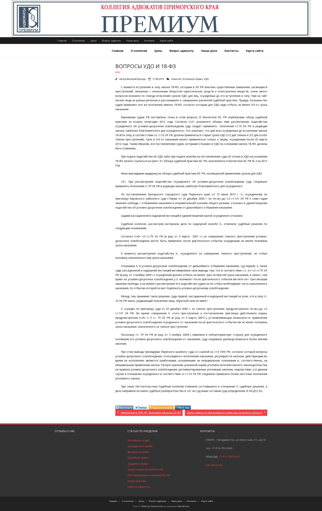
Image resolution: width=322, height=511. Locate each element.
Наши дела (132, 40)
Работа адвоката (138, 486)
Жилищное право (138, 452)
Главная (62, 40)
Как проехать (214, 465)
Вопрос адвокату (111, 40)
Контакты (149, 40)
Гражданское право (140, 446)
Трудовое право (137, 463)
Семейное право (138, 457)
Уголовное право (192, 79)
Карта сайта (166, 40)
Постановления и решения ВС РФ (148, 475)
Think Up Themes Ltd (151, 506)
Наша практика (137, 481)
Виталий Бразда (136, 79)
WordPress (183, 506)
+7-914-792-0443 (229, 456)
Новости (176, 79)
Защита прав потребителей (145, 469)
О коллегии (78, 40)
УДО (206, 79)
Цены (94, 40)
